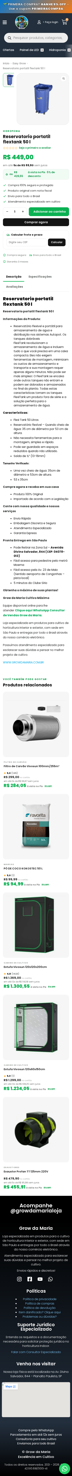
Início (6, 63)
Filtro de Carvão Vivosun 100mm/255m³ (31, 766)
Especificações (40, 277)
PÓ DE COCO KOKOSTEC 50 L (23, 868)
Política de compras (39, 1303)
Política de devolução (40, 1308)
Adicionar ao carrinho (49, 212)
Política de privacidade (39, 1299)
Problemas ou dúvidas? (40, 1317)
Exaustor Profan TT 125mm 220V (26, 1171)
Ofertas (8, 50)
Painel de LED (29, 50)
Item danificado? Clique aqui (40, 1312)
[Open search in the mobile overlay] (36, 38)
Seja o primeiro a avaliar (35, 148)
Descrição (13, 277)
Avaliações (14, 287)
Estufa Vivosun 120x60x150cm (24, 1069)
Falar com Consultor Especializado (36, 1352)
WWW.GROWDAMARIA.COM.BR (23, 662)
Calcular (57, 242)
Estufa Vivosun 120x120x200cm (25, 967)
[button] (64, 1468)
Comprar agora (36, 222)
